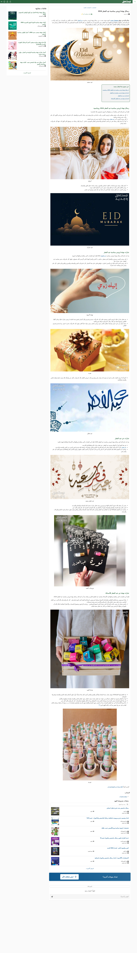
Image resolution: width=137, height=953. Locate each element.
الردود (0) (90, 886)
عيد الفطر (80, 20)
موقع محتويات (123, 796)
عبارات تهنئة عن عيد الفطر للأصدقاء (119, 98)
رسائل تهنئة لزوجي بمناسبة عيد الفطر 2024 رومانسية (115, 90)
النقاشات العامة (87, 7)
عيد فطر (111, 119)
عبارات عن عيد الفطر (123, 95)
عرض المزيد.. (90, 868)
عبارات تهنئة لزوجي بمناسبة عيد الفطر (119, 93)
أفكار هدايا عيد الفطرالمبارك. (115, 787)
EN (1, 1)
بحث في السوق (122, 804)
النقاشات (94, 7)
